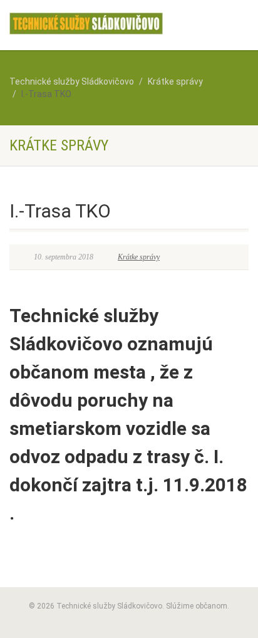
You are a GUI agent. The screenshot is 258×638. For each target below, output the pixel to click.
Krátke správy (139, 257)
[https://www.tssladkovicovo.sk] (86, 23)
